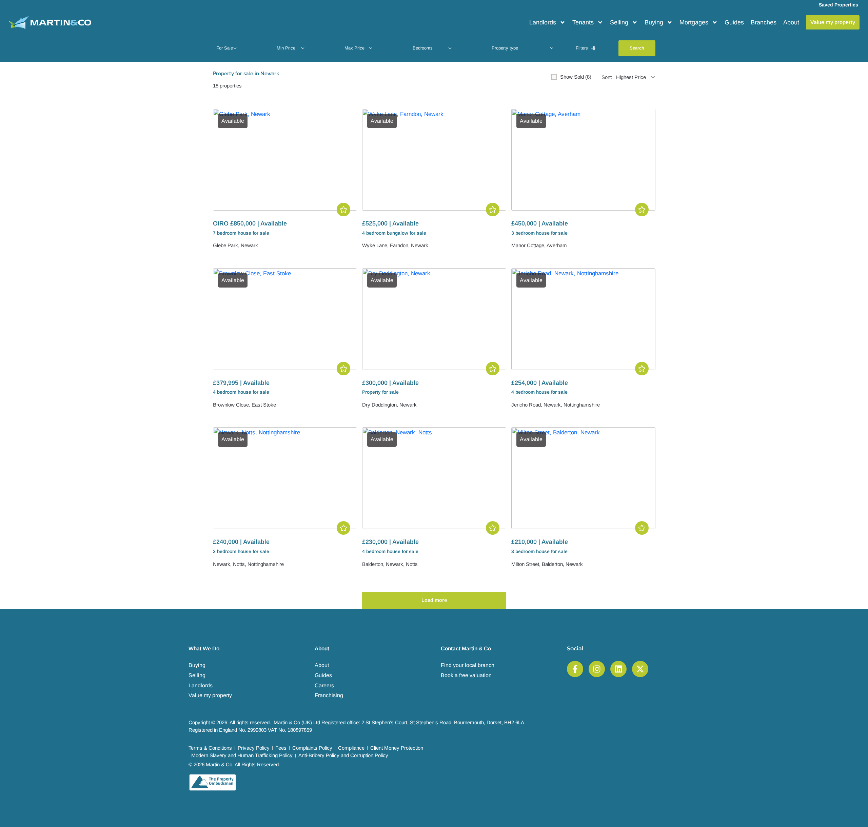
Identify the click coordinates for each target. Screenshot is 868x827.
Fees (281, 748)
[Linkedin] (618, 669)
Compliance (351, 748)
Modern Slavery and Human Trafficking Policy (242, 755)
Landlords (542, 22)
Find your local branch (467, 665)
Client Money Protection (396, 748)
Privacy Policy (254, 748)
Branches (763, 22)
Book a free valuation (466, 675)
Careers (324, 685)
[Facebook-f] (575, 669)
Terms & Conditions (210, 748)
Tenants (583, 22)
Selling (619, 22)
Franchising (329, 695)
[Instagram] (597, 669)
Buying (654, 22)
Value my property (210, 695)
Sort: (606, 77)
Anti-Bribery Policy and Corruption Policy (343, 755)
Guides (734, 22)
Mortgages (693, 22)
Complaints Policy (312, 748)
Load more (434, 600)
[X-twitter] (640, 669)
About (791, 22)
